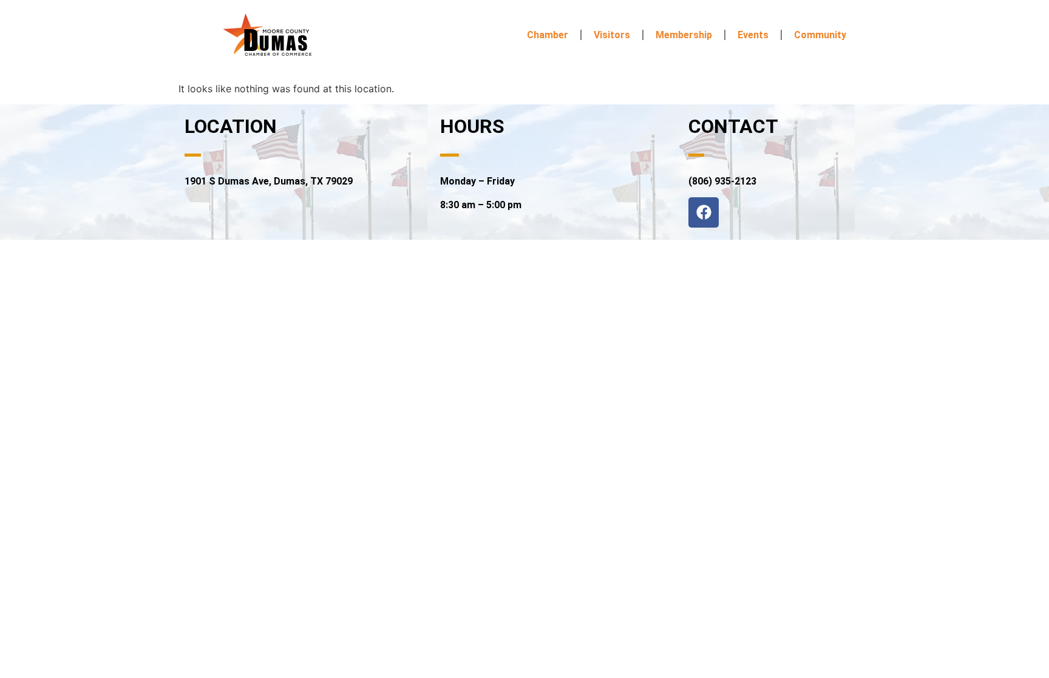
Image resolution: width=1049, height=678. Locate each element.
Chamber (547, 35)
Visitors (612, 35)
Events (753, 35)
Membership (684, 35)
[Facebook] (703, 212)
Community (820, 35)
